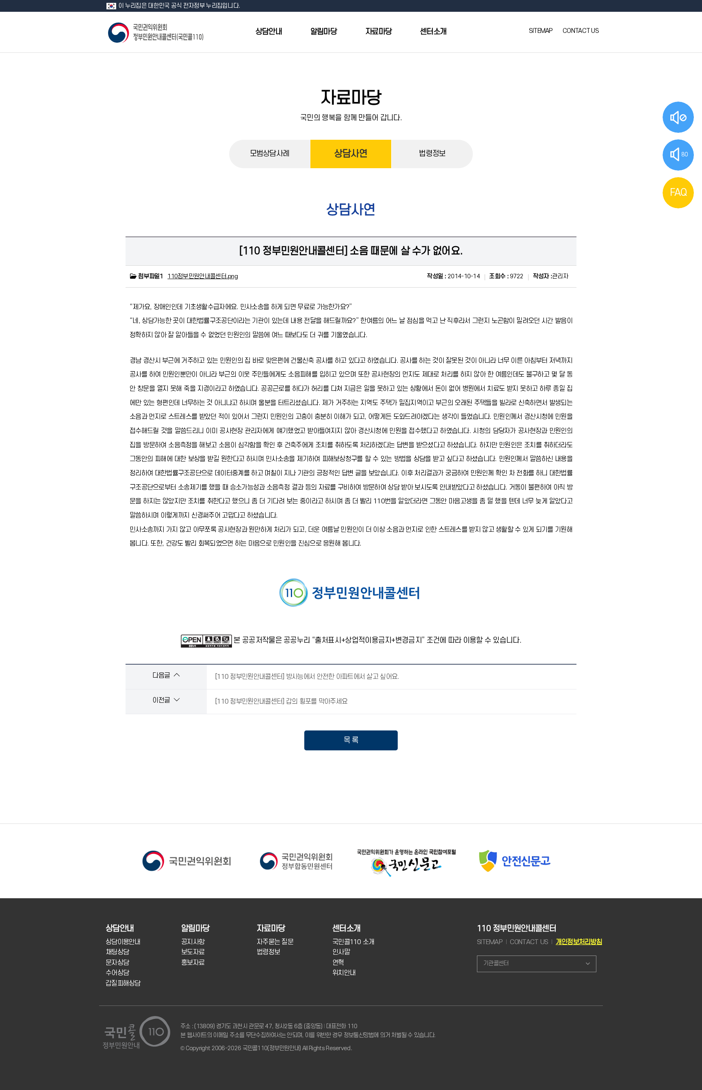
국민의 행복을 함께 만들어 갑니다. (351, 118)
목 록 (351, 740)
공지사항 (192, 942)
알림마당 (323, 32)
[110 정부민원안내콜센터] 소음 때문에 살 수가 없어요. (351, 251)
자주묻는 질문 (275, 942)
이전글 (161, 700)
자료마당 (378, 32)
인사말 (341, 952)
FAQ (678, 192)
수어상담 (117, 973)
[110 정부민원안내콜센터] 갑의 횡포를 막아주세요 (281, 701)
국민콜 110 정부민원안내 (156, 32)
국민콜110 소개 (353, 942)
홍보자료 (192, 962)
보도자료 (192, 952)
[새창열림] (186, 850)
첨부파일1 (150, 276)
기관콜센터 (495, 963)
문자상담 (117, 962)
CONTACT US (581, 31)
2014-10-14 (453, 276)
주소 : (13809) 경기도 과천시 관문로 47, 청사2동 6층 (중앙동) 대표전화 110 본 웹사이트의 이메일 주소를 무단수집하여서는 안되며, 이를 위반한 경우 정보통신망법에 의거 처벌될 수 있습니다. (307, 1031)
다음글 (161, 675)
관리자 (550, 276)
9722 (506, 276)
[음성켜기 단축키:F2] (678, 117)
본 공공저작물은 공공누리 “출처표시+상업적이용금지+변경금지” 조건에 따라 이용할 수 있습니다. (377, 640)
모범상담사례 (270, 154)
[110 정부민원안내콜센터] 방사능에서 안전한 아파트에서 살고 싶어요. (307, 676)
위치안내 (343, 973)
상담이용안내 (123, 942)
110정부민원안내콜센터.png (202, 276)
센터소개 (433, 32)
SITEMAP (541, 31)
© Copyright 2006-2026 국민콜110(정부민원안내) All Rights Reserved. (266, 1048)
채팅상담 (117, 952)
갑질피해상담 (123, 983)
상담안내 (269, 32)
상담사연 (350, 154)
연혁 (338, 962)
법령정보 (432, 154)
